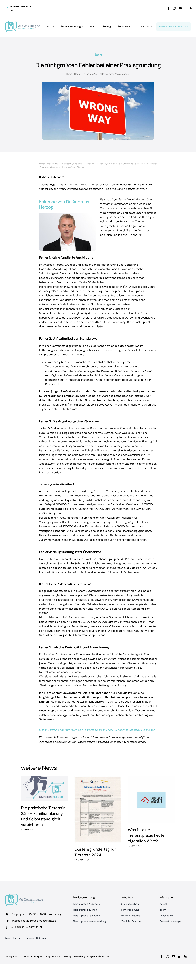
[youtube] (180, 8)
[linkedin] (186, 8)
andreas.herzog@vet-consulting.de (33, 921)
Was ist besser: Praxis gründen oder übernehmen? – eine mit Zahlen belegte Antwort (93, 189)
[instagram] (174, 8)
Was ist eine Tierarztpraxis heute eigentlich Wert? (146, 835)
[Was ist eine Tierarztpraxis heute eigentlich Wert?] (151, 799)
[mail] (191, 8)
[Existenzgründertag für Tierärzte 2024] (97, 809)
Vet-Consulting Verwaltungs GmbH (41, 956)
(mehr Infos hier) (108, 400)
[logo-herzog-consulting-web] (22, 22)
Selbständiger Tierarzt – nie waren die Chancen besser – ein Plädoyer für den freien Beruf (96, 184)
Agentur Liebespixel (99, 956)
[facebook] (168, 8)
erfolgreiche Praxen (97, 371)
